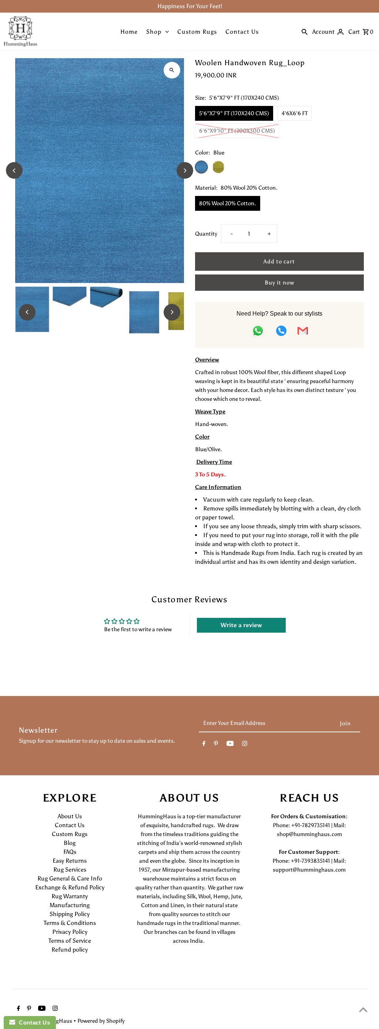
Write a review (241, 625)
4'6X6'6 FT (295, 113)
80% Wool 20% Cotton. (227, 203)
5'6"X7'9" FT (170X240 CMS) (234, 113)
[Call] (281, 332)
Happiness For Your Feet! (189, 6)
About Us (70, 816)
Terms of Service (69, 940)
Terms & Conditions (70, 922)
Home (129, 31)
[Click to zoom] (172, 70)
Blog (70, 842)
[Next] (185, 170)
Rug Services (69, 869)
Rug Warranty (69, 896)
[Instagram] (244, 744)
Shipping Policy (70, 914)
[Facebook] (203, 744)
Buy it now (279, 282)
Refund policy (69, 949)
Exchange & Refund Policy (69, 887)
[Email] (303, 332)
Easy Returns (70, 860)
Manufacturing (70, 905)
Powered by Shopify (101, 1021)
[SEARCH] (304, 31)
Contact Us (242, 31)
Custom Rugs (197, 31)
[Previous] (14, 170)
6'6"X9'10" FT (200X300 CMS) (237, 130)
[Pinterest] (216, 744)
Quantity (206, 233)
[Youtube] (230, 744)
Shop (153, 31)
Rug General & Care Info (69, 878)
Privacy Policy (69, 931)
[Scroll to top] (363, 1009)
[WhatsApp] (258, 332)
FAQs (69, 851)
